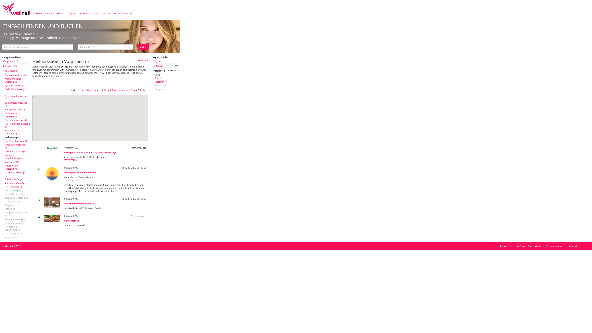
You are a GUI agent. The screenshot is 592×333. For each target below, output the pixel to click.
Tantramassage (14, 223)
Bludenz (160, 85)
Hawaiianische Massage (12, 132)
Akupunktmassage (16, 75)
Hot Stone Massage (16, 141)
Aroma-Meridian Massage (13, 80)
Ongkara (10, 205)
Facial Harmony (14, 194)
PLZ (143, 89)
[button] (85, 126)
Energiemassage (15, 109)
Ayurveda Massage (16, 85)
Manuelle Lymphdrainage (14, 157)
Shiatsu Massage (15, 179)
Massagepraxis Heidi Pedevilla (80, 172)
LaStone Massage (15, 151)
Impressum (506, 246)
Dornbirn (161, 78)
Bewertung (93, 89)
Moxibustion (12, 201)
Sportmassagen (14, 182)
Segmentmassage (15, 219)
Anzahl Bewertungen (114, 89)
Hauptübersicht (11, 61)
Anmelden (574, 246)
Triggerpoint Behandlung (12, 228)
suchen (143, 46)
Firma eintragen (102, 13)
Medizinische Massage (11, 167)
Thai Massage (13, 186)
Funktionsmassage (16, 120)
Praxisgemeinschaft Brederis (79, 203)
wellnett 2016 (11, 246)
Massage (12, 161)
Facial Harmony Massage (13, 115)
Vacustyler (11, 237)
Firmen (38, 13)
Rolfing (10, 208)
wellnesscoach (71, 220)
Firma (134, 89)
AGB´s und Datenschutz (529, 246)
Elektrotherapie (14, 190)
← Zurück (143, 60)
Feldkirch (161, 81)
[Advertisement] (272, 41)
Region (157, 61)
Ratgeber (71, 13)
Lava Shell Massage (16, 197)
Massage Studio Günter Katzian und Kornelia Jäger (90, 152)
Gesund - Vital (10, 65)
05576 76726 (70, 160)
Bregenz (160, 89)
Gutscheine (85, 13)
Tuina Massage (14, 233)
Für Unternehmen (123, 13)
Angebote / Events (54, 13)
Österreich (158, 65)
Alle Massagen (10, 70)
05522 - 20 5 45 (71, 180)
